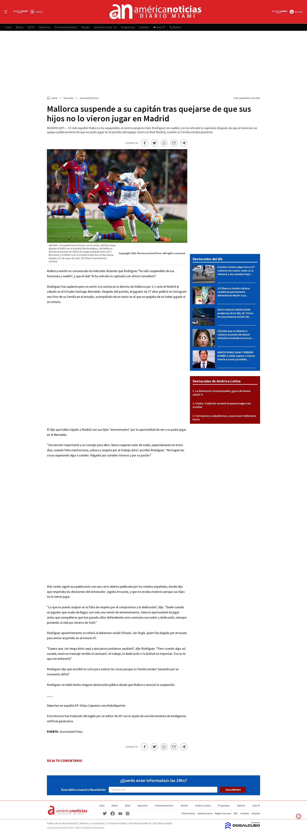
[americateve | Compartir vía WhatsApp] (164, 143)
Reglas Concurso (223, 813)
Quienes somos (205, 813)
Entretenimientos (66, 27)
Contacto (244, 813)
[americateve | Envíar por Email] (173, 143)
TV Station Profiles (116, 823)
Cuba (8, 27)
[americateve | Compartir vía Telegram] (183, 143)
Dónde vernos (188, 813)
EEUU (31, 27)
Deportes (44, 27)
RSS (236, 813)
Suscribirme (233, 789)
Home (54, 98)
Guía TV (160, 27)
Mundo (85, 27)
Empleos (256, 813)
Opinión (144, 27)
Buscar (176, 27)
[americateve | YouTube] (120, 813)
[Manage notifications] (298, 816)
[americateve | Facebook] (113, 813)
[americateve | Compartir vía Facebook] (144, 143)
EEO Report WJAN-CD (140, 823)
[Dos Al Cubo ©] (242, 828)
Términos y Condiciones (92, 823)
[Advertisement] (153, 63)
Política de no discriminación (62, 823)
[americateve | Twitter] (105, 813)
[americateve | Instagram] (127, 813)
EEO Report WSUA (162, 823)
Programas (128, 27)
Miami (19, 27)
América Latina (103, 27)
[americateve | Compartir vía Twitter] (154, 143)
